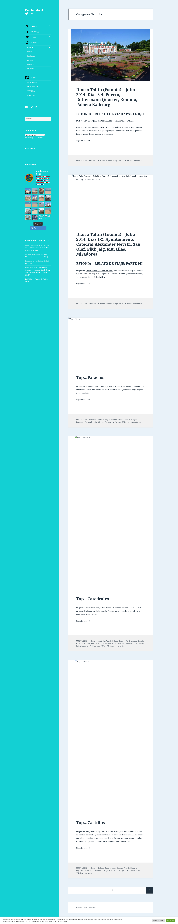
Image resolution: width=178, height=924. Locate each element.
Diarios (102, 160)
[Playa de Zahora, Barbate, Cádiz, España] (41, 198)
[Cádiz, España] (28, 211)
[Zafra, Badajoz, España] (28, 217)
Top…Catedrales (92, 598)
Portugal (88, 422)
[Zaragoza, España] (41, 217)
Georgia (94, 643)
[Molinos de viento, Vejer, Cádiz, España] (48, 204)
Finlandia (79, 643)
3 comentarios (135, 422)
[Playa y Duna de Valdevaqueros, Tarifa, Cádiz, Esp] (34, 191)
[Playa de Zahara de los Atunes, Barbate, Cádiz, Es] (34, 204)
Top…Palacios (90, 377)
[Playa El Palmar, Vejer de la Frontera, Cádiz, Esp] (48, 211)
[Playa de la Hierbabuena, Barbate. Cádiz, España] (34, 211)
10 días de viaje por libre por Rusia (99, 270)
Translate (40, 138)
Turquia (108, 422)
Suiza (78, 646)
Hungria (134, 419)
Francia (127, 419)
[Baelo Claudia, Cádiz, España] (28, 198)
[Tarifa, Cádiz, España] (28, 191)
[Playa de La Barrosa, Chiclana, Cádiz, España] (28, 204)
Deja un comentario (134, 160)
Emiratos (113, 868)
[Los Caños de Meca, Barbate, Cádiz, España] (41, 191)
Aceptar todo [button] (170, 920)
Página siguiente (149, 890)
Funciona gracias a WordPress (86, 907)
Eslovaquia (133, 641)
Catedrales (95, 646)
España (114, 419)
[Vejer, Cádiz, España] (48, 198)
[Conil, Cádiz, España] (34, 198)
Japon (92, 870)
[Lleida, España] (48, 217)
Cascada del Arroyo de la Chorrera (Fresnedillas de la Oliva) (37, 247)
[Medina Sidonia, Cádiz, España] (41, 211)
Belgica (107, 419)
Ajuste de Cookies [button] (158, 920)
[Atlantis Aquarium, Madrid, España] (34, 217)
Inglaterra (80, 422)
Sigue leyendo (83, 140)
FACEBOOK (30, 149)
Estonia (93, 160)
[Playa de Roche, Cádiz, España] (41, 204)
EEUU (126, 641)
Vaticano (84, 646)
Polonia (98, 870)
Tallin (121, 160)
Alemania (93, 419)
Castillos (132, 870)
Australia (101, 641)
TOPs (124, 422)
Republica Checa (132, 643)
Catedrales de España (112, 608)
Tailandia (101, 422)
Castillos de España (111, 831)
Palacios (118, 422)
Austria (101, 419)
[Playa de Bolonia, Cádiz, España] (48, 191)
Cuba (121, 641)
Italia (115, 643)
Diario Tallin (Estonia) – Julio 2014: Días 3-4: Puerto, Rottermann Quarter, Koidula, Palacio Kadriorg (106, 97)
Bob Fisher (28, 279)
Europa (115, 160)
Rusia (95, 422)
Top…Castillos (90, 822)
